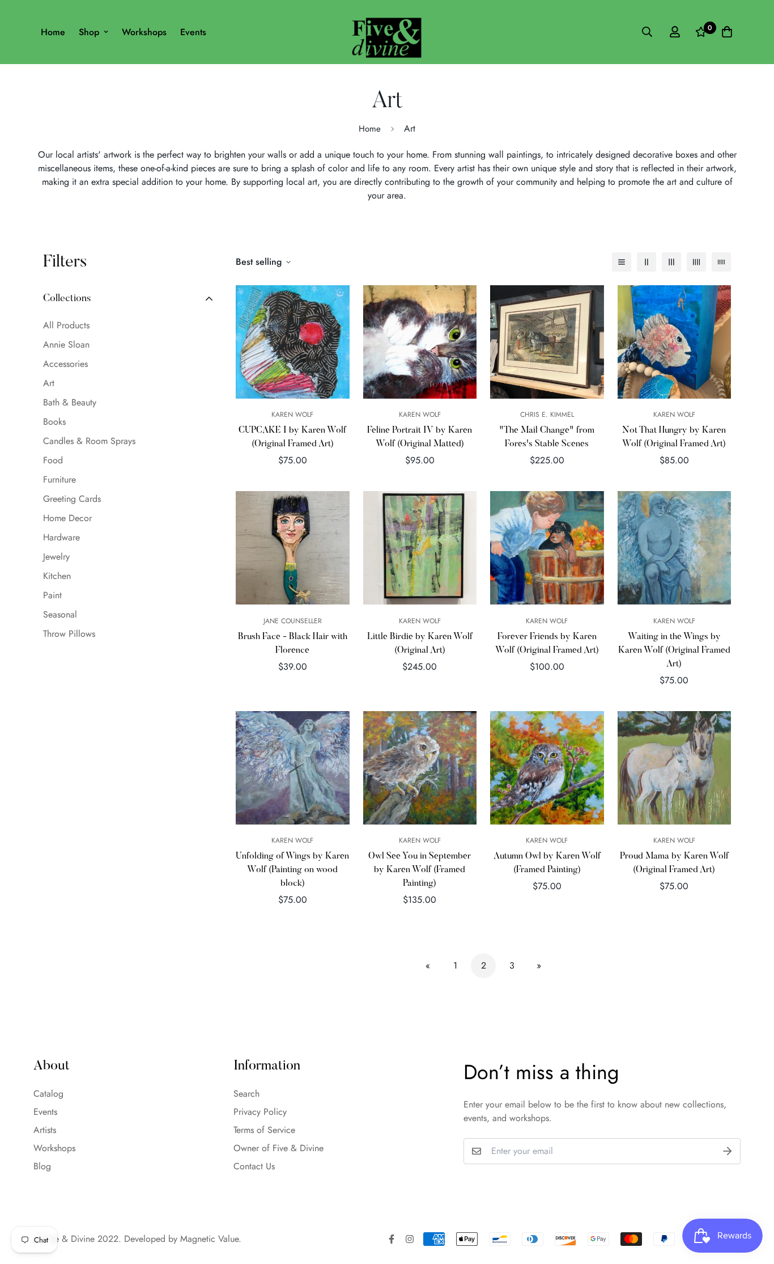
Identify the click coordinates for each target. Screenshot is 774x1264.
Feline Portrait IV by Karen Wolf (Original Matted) (419, 437)
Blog (42, 1166)
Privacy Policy (260, 1111)
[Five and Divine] (386, 32)
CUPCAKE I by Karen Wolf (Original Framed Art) (292, 437)
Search (246, 1093)
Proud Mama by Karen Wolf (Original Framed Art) (674, 863)
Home (53, 32)
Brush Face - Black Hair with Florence (292, 643)
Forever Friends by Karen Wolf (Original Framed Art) (547, 643)
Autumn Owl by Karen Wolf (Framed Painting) (547, 863)
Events (193, 32)
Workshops (144, 32)
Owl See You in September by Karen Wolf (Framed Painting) (419, 870)
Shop (89, 32)
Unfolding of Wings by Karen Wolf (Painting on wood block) (292, 870)
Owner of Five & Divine (278, 1148)
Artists (44, 1129)
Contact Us (254, 1166)
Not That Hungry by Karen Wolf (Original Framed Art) (674, 437)
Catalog (48, 1093)
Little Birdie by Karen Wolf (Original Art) (420, 643)
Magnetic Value (209, 1238)
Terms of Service (264, 1129)
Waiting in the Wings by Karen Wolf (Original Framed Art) (674, 650)
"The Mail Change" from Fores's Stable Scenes (546, 437)
